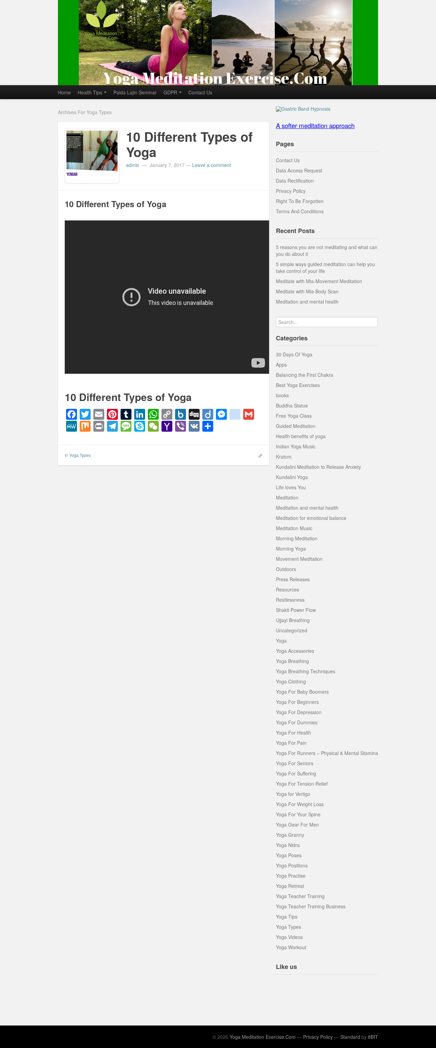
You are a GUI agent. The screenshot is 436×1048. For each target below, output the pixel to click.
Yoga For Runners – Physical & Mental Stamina (327, 753)
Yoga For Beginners (297, 701)
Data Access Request (299, 170)
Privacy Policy (291, 190)
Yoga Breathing (292, 661)
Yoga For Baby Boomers (302, 691)
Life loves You (291, 487)
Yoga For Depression (299, 712)
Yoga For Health (293, 732)
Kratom (284, 456)
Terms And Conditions (300, 211)
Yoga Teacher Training (300, 896)
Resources (287, 589)
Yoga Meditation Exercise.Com (263, 1036)
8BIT (373, 1036)
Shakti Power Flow (296, 609)
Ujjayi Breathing (293, 620)
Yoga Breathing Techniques (305, 671)
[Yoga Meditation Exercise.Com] (218, 42)
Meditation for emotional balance (311, 517)
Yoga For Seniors (294, 763)
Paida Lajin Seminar (135, 92)
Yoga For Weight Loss (300, 804)
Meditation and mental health (307, 301)
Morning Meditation (296, 538)
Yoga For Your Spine (298, 814)
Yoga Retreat (290, 885)
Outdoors (286, 569)
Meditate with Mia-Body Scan (307, 291)
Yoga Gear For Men (297, 824)
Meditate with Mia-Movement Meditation (319, 281)
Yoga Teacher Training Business (310, 906)
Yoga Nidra (288, 845)
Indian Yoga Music (295, 446)
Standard (350, 1036)
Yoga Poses (288, 855)
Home (64, 92)
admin (133, 164)
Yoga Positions (292, 865)
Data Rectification (295, 180)
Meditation (287, 497)
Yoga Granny (290, 834)
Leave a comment (211, 164)
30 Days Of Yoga (294, 354)
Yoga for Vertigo (293, 793)
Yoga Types (80, 455)
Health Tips (90, 92)
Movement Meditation (299, 558)
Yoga (281, 640)
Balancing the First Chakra (304, 374)
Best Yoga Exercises (298, 385)
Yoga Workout (291, 947)
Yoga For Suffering (296, 773)
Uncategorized (291, 630)
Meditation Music (294, 528)
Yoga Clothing (291, 681)
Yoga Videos (289, 937)
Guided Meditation (295, 425)
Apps (281, 364)
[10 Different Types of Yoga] (92, 155)
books (282, 395)
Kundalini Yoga (292, 477)
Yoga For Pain (291, 742)
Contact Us (200, 92)
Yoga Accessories (295, 650)
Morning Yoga (291, 548)
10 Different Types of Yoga (189, 144)
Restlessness (290, 599)
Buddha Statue (292, 405)
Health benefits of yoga (301, 436)
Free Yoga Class (294, 415)
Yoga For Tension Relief (302, 783)
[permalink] (258, 454)
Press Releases (293, 579)
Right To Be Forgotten (300, 201)
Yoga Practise (291, 875)
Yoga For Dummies (296, 722)
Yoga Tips (286, 916)
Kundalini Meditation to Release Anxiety (318, 466)
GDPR (170, 92)
